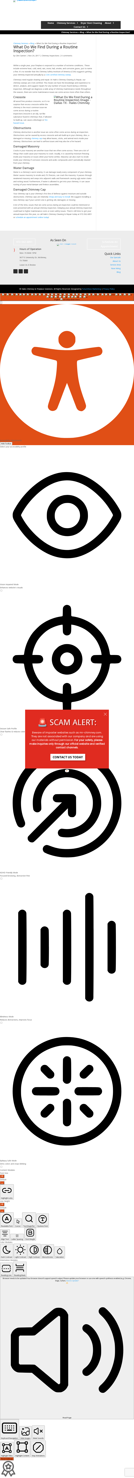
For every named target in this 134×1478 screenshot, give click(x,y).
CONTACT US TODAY (68, 757)
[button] (67, 740)
